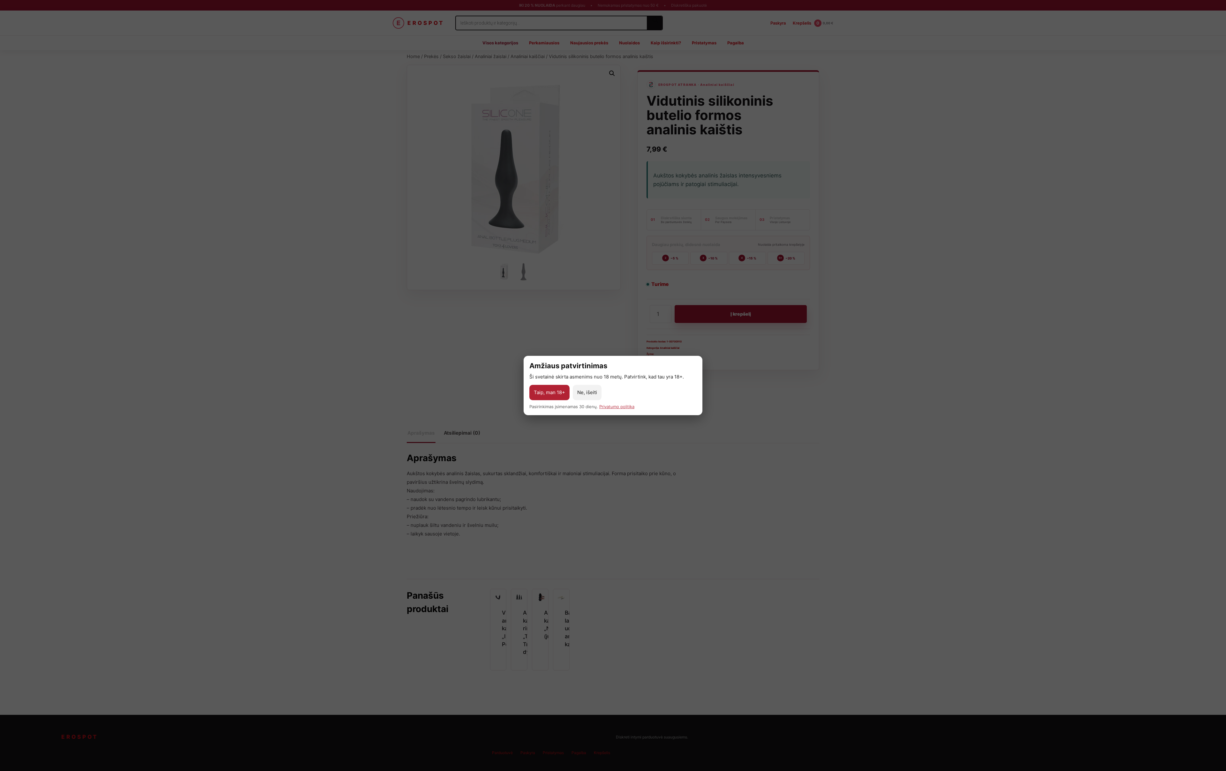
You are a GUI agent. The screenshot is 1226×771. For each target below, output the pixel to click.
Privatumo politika (616, 406)
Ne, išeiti (587, 392)
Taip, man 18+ (549, 392)
